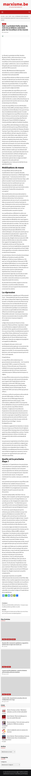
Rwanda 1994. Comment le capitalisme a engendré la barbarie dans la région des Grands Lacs (15, 643)
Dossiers (8, 639)
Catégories (4, 761)
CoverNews (17, 773)
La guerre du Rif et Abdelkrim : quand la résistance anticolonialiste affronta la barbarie (14, 671)
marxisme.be (15, 4)
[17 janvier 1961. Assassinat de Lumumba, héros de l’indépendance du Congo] (15, 686)
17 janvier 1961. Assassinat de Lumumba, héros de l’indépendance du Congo (14, 698)
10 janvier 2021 (6, 701)
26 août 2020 (5, 32)
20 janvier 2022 (6, 674)
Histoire (13, 639)
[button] (2, 12)
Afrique (4, 24)
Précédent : (15, 605)
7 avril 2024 (5, 646)
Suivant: (15, 611)
